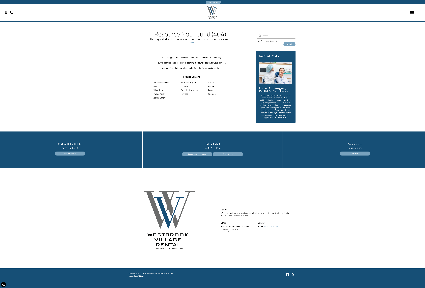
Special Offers (159, 98)
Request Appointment (197, 154)
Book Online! (213, 2)
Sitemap (212, 94)
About (211, 82)
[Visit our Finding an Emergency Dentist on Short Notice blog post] (275, 85)
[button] (6, 12)
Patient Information (190, 90)
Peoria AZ (212, 90)
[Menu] (412, 12)
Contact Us (355, 153)
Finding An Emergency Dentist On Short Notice (273, 90)
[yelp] (293, 275)
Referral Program (188, 82)
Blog (155, 86)
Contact (184, 86)
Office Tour (158, 90)
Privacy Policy (159, 94)
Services (184, 94)
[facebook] (288, 275)
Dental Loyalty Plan (161, 82)
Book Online (228, 154)
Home (211, 86)
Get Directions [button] (70, 153)
